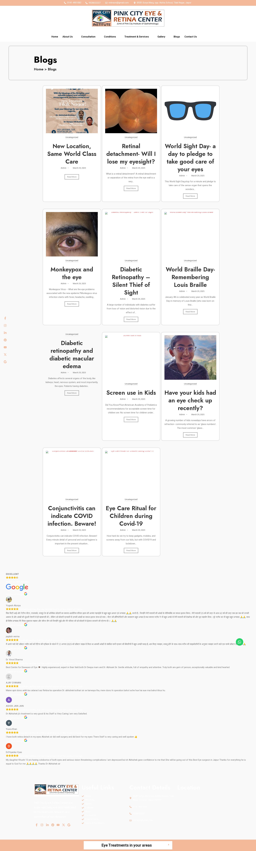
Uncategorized (71, 137)
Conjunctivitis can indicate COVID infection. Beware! (72, 516)
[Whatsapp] (239, 642)
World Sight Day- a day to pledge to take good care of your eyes (190, 157)
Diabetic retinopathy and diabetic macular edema (71, 354)
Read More (71, 177)
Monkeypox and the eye (72, 273)
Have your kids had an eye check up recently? (190, 400)
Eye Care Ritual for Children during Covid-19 (131, 516)
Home (54, 36)
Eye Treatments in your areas (126, 845)
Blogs (177, 36)
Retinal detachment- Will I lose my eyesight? (131, 154)
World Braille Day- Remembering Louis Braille (190, 277)
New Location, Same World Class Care (71, 154)
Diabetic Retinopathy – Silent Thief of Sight (131, 281)
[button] (69, 36)
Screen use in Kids (131, 392)
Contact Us (190, 36)
